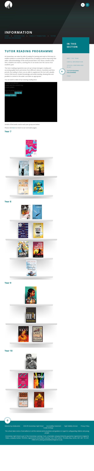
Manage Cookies (10, 95)
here (13, 128)
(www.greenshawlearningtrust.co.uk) (50, 440)
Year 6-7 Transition (37, 36)
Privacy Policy (85, 426)
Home (7, 36)
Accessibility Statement (53, 426)
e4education (16, 426)
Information (19, 36)
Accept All (18, 93)
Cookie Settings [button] (48, 428)
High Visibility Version (71, 426)
